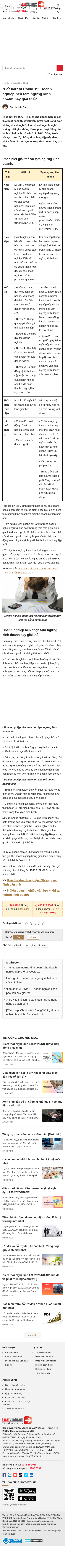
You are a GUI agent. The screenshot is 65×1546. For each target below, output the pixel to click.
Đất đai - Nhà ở (40, 18)
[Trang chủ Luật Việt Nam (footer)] (32, 1420)
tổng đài (24, 909)
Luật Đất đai (49, 1530)
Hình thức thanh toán (15, 1389)
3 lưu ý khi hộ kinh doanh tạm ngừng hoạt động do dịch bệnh (31, 1001)
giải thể (17, 945)
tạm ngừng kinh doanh (36, 945)
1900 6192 (14, 905)
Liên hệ (8, 1365)
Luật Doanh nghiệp (32, 1530)
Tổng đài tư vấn (42, 1373)
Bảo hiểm (57, 18)
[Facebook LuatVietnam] (4, 1475)
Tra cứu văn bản (43, 1352)
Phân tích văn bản (44, 1356)
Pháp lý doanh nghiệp (45, 1361)
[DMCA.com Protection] (33, 1542)
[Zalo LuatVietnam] (9, 1475)
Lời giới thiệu (11, 1352)
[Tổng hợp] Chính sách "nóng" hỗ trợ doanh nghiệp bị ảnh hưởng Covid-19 (32, 1012)
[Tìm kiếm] (60, 68)
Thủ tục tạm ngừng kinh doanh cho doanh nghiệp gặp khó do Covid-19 (31, 969)
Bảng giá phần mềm (15, 1385)
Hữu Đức (22, 107)
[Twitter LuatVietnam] (26, 1475)
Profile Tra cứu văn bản (16, 1361)
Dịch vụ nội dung (43, 1369)
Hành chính (8, 18)
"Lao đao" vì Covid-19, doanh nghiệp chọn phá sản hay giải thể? (31, 991)
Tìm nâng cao (55, 74)
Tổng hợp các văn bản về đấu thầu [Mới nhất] (31, 1134)
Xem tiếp (32, 1335)
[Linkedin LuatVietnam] (31, 1475)
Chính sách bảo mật (15, 1397)
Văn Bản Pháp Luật (11, 1530)
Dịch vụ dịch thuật (43, 1365)
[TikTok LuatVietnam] (20, 1475)
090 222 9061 (45, 905)
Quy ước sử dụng (13, 1393)
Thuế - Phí (23, 18)
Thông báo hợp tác (14, 1408)
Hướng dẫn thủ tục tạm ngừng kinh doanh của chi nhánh (31, 980)
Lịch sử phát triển (13, 1356)
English (50, 7)
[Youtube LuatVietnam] (15, 1475)
